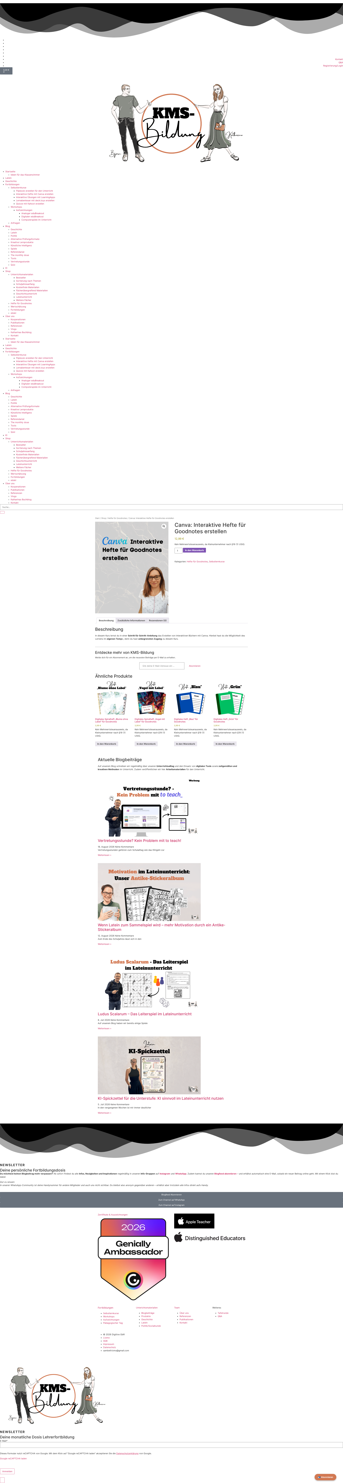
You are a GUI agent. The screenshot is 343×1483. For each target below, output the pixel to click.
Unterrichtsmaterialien (22, 274)
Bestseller (21, 277)
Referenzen (16, 325)
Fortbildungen (12, 184)
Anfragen (15, 223)
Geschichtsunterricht (26, 293)
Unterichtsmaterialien (147, 1307)
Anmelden (7, 1471)
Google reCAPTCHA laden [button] (13, 1458)
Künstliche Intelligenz (21, 245)
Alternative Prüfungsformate (25, 239)
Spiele (14, 248)
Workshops (16, 207)
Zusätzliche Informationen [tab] (131, 620)
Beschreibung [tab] (106, 620)
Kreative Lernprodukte (22, 242)
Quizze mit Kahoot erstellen (30, 203)
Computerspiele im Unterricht (36, 219)
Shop (8, 271)
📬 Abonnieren (325, 1477)
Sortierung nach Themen (28, 280)
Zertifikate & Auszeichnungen (113, 1214)
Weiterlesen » (104, 855)
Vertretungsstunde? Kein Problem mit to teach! (139, 840)
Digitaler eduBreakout (32, 216)
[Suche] (2, 512)
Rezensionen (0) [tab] (158, 620)
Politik (14, 235)
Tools (13, 258)
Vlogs (13, 329)
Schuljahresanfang (25, 284)
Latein (8, 178)
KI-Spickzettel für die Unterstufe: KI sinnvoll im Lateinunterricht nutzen (161, 1098)
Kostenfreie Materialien (27, 287)
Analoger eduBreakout (32, 213)
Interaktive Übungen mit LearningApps (35, 197)
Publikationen (17, 322)
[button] (163, 526)
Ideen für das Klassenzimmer (25, 174)
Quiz (13, 264)
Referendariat (17, 252)
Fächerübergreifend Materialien (32, 290)
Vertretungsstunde (20, 261)
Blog (7, 226)
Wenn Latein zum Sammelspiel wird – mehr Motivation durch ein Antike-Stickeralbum (161, 927)
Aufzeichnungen (24, 210)
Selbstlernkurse (18, 187)
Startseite (10, 171)
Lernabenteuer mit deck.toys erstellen (35, 200)
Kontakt (14, 335)
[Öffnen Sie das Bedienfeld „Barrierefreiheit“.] (2, 1480)
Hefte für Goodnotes (21, 303)
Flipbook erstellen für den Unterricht (34, 190)
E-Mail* (4, 1441)
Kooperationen (18, 319)
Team (177, 1307)
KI (6, 268)
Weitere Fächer (23, 300)
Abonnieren (194, 666)
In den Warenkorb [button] (106, 744)
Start (97, 518)
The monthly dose (20, 255)
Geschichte (11, 181)
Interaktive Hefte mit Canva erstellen (34, 194)
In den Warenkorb (194, 550)
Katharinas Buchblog (21, 332)
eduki (13, 313)
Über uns (9, 316)
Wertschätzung (18, 306)
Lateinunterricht (24, 297)
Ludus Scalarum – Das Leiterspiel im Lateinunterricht (145, 1014)
